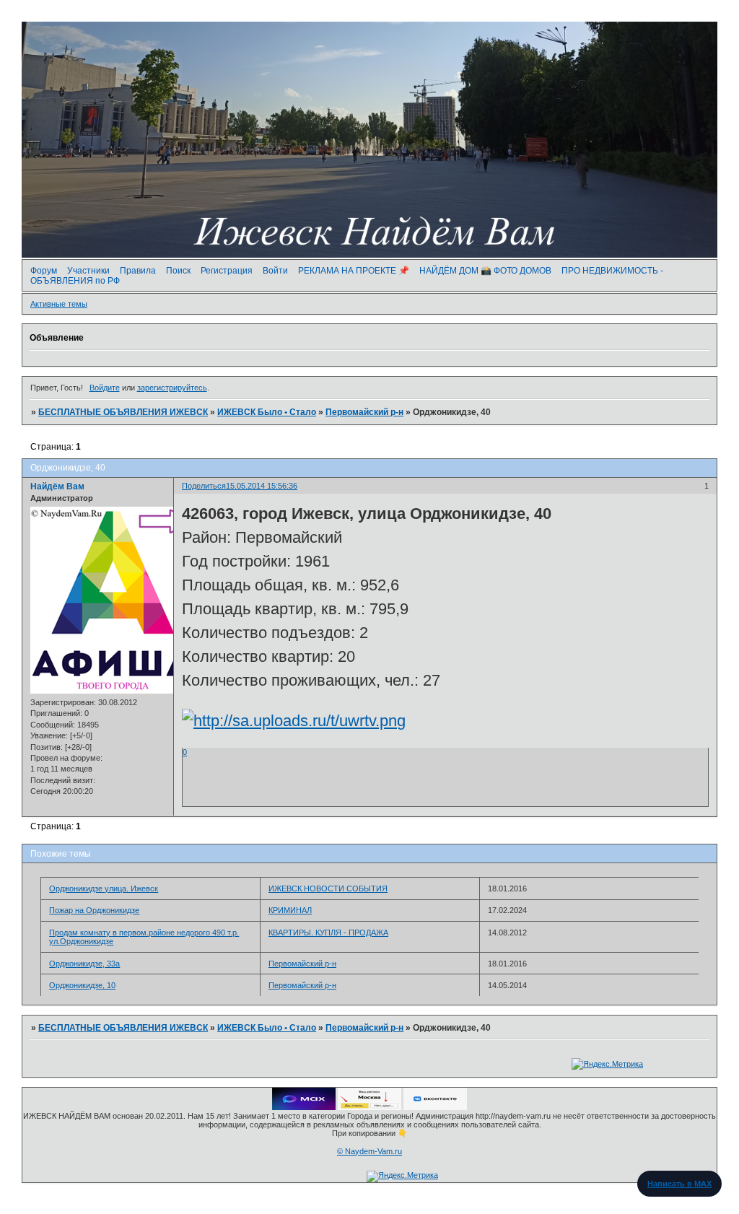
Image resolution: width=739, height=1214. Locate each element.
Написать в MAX (679, 1183)
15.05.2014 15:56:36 (261, 485)
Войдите (104, 387)
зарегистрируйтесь (172, 387)
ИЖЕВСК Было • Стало (266, 412)
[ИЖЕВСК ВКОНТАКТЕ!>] (435, 1107)
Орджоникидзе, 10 (82, 985)
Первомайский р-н (364, 412)
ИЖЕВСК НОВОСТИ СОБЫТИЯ (328, 888)
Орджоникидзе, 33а (84, 963)
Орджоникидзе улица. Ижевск (103, 888)
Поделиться (204, 485)
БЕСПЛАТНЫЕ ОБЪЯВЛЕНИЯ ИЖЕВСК (123, 412)
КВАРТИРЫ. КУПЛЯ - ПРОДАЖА (328, 932)
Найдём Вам (57, 486)
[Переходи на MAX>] (304, 1107)
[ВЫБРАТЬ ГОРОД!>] (369, 1107)
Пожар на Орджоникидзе (94, 910)
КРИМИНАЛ (290, 910)
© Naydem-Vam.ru (369, 1151)
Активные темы (58, 304)
